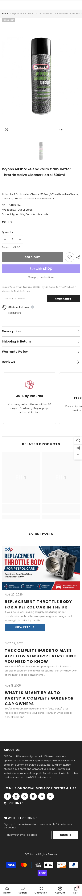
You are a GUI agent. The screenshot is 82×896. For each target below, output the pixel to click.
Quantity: (8, 232)
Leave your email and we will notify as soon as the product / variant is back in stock (39, 289)
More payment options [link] (41, 277)
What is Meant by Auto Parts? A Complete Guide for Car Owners (39, 698)
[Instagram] (16, 796)
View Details (24, 627)
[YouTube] (41, 796)
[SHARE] (77, 257)
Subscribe (63, 299)
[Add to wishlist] (69, 257)
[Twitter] (50, 796)
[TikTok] (33, 796)
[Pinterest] (24, 796)
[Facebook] (7, 796)
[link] (21, 511)
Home (5, 13)
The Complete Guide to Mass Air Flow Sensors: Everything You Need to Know (41, 656)
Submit (66, 835)
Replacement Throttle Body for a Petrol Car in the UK (38, 604)
